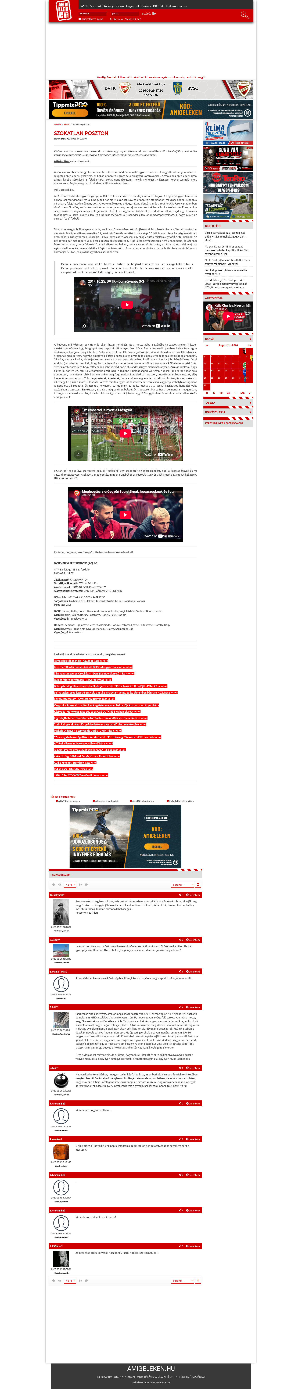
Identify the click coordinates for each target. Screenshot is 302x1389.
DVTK (84, 6)
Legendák (133, 6)
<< (207, 345)
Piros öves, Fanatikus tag (61, 1034)
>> (249, 345)
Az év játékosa (114, 6)
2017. (55, 1007)
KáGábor (56, 1246)
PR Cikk (158, 6)
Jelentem (194, 894)
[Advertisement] (151, 48)
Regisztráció (116, 18)
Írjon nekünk (177, 1376)
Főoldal (57, 124)
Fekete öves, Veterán (61, 930)
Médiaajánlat (196, 1376)
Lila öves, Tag (61, 998)
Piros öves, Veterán (61, 1130)
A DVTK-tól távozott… (69, 800)
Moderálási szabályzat (151, 1376)
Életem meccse (176, 6)
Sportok (96, 6)
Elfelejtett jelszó (132, 18)
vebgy (55, 939)
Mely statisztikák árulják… (181, 800)
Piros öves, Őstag (61, 1166)
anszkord (57, 1139)
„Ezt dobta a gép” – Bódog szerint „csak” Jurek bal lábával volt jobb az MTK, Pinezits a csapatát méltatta (226, 283)
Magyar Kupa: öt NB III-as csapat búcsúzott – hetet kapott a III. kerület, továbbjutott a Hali (227, 250)
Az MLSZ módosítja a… (143, 800)
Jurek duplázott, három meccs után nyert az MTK (226, 271)
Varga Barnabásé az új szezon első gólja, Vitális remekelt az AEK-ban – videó (225, 236)
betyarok (58, 894)
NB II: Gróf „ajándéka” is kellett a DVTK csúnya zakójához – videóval (227, 261)
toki (54, 1067)
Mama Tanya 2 (59, 971)
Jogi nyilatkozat (124, 1376)
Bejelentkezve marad (92, 18)
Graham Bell (58, 1103)
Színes (146, 6)
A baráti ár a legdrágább (106, 800)
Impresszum (104, 1376)
